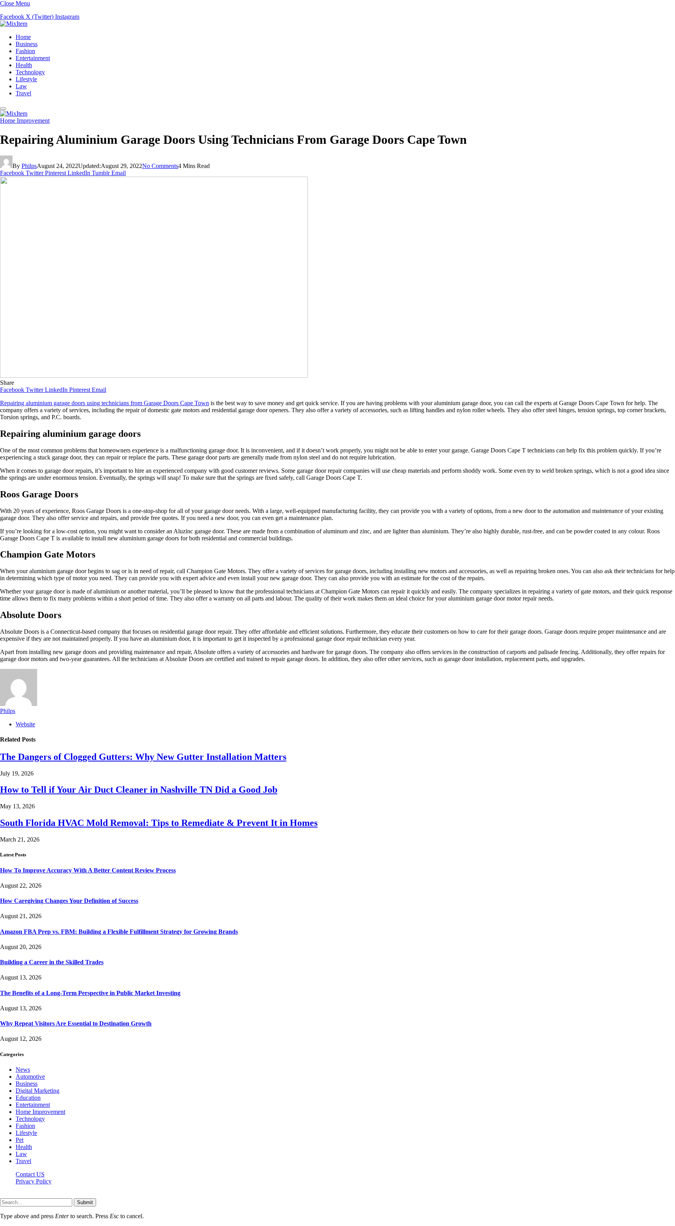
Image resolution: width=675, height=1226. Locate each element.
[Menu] (3, 108)
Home (23, 37)
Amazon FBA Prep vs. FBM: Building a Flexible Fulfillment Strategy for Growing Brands (119, 931)
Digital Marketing (37, 1090)
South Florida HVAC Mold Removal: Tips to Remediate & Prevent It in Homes (159, 823)
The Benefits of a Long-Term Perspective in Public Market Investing (90, 993)
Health (24, 65)
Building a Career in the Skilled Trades (52, 962)
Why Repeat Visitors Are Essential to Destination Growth (76, 1023)
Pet (19, 1140)
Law (21, 86)
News (23, 1069)
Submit (85, 1202)
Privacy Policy (34, 1181)
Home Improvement (25, 120)
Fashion (25, 51)
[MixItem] (13, 23)
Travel (23, 93)
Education (28, 1097)
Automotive (30, 1076)
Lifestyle (26, 79)
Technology (30, 72)
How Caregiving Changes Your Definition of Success (69, 900)
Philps (29, 166)
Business (27, 44)
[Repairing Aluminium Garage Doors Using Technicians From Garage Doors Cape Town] (154, 375)
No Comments (160, 166)
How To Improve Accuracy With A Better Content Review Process (88, 870)
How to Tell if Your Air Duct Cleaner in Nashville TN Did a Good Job (138, 790)
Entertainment (33, 58)
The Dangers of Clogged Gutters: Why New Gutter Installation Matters (143, 757)
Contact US (30, 1174)
